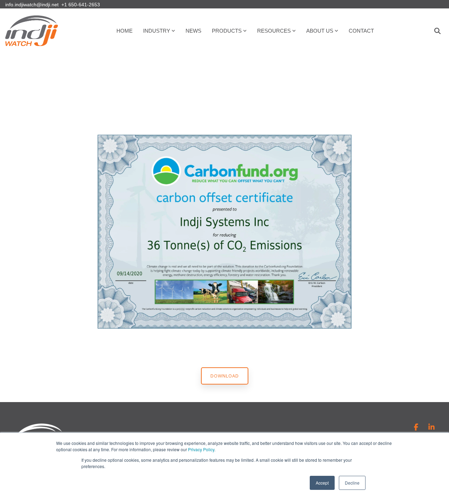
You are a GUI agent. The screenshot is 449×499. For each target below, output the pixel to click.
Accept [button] (322, 483)
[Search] (437, 31)
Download (224, 376)
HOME (124, 31)
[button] (417, 427)
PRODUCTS (227, 31)
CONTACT (361, 31)
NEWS (193, 31)
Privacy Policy (201, 449)
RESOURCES (274, 31)
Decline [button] (352, 483)
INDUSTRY (156, 31)
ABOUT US (319, 31)
